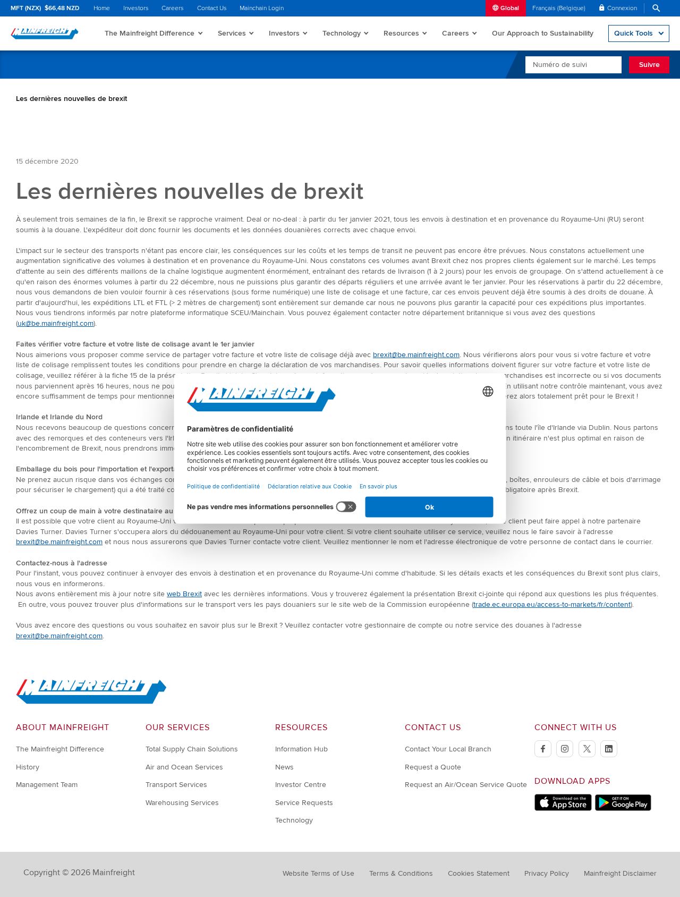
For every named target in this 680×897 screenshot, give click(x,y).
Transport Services (176, 784)
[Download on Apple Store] (563, 808)
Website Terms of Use (318, 873)
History (27, 767)
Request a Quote (433, 767)
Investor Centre (300, 784)
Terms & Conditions (401, 873)
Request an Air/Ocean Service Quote (466, 784)
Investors (136, 8)
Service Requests (304, 802)
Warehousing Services (182, 802)
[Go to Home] (91, 701)
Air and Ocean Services (184, 767)
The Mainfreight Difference (149, 33)
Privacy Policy (546, 873)
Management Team (47, 784)
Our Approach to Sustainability (542, 33)
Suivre (649, 64)
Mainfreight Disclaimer (620, 873)
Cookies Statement (478, 873)
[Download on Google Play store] (622, 808)
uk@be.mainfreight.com (56, 323)
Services (232, 33)
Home (102, 8)
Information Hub (301, 749)
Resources (401, 33)
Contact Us (212, 8)
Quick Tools (633, 33)
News (284, 767)
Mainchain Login (262, 8)
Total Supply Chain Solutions (192, 749)
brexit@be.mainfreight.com (416, 354)
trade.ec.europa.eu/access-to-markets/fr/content (552, 604)
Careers (173, 8)
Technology (341, 33)
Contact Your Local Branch (448, 749)
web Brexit (184, 593)
